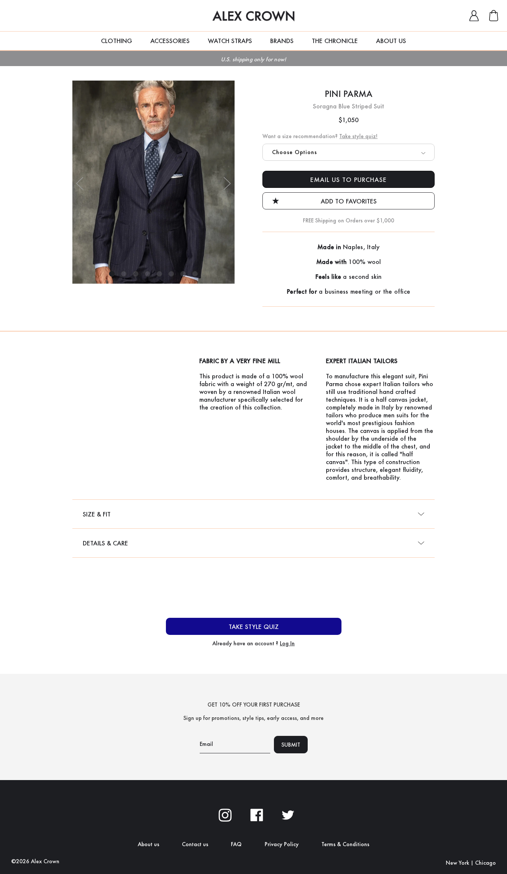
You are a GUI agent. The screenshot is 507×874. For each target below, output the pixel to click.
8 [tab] (195, 274)
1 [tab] (112, 274)
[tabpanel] (153, 182)
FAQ (236, 844)
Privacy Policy (282, 844)
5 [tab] (159, 274)
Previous (79, 183)
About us (148, 844)
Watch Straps (230, 41)
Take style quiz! (358, 136)
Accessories (170, 41)
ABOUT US (391, 41)
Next (227, 183)
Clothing (116, 41)
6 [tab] (171, 274)
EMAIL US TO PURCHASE (348, 179)
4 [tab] (147, 274)
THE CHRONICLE (335, 41)
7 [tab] (183, 274)
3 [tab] (135, 274)
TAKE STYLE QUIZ (254, 626)
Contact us (195, 844)
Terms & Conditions (345, 844)
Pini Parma (349, 93)
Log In (287, 643)
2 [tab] (124, 274)
